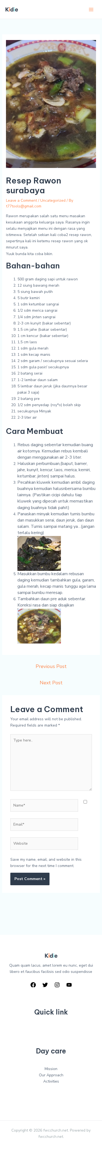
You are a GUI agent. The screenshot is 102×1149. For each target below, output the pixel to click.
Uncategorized (53, 200)
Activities (51, 1081)
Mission (51, 1068)
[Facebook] (33, 985)
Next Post (51, 682)
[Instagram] (57, 985)
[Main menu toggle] (91, 9)
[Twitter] (45, 985)
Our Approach (51, 1075)
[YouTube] (69, 985)
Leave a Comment (21, 200)
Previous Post (51, 666)
